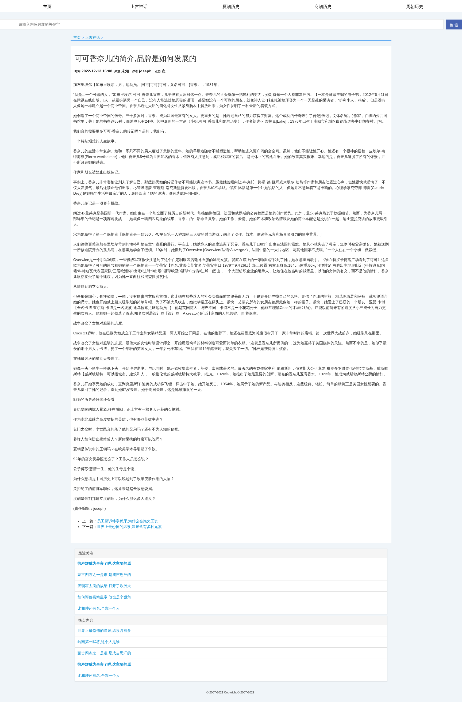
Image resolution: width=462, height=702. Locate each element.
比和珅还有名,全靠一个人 (99, 608)
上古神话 (92, 37)
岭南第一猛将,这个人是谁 (99, 642)
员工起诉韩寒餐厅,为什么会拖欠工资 (127, 521)
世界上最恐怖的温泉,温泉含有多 (104, 630)
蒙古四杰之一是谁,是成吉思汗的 (104, 574)
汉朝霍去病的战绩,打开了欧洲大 (104, 586)
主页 (77, 37)
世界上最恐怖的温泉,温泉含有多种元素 (129, 526)
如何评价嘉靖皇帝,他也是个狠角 (104, 597)
